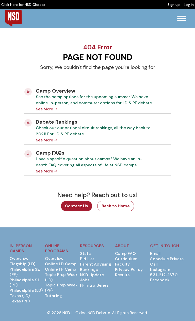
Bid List (87, 258)
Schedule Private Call (167, 261)
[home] (13, 18)
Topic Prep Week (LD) (61, 277)
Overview (19, 258)
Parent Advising (95, 264)
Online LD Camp (61, 264)
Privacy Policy (129, 269)
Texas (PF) (20, 301)
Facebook (159, 280)
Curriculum (126, 258)
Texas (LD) (20, 295)
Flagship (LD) (22, 264)
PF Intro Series (94, 285)
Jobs (85, 280)
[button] (181, 18)
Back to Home (116, 206)
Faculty (122, 264)
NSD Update (92, 275)
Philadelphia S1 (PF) (24, 283)
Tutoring (53, 295)
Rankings (89, 269)
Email (155, 253)
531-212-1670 (163, 275)
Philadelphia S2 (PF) (25, 272)
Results (122, 275)
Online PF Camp (60, 269)
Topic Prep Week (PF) (61, 288)
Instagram (160, 269)
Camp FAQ (125, 253)
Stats (85, 253)
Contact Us (76, 206)
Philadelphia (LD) (26, 290)
